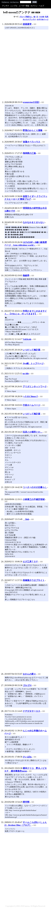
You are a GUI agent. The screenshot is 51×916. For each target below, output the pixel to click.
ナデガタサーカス (31, 711)
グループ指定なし (26, 17)
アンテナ (5, 6)
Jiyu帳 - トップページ (33, 363)
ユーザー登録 (24, 6)
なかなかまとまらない (34, 222)
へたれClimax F (30, 396)
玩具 (46, 17)
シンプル (13, 6)
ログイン (34, 6)
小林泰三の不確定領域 (34, 499)
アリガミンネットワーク (35, 386)
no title (26, 373)
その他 (41, 17)
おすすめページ (42, 19)
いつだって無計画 (31, 350)
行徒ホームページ (31, 405)
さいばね (27, 757)
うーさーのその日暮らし (35, 487)
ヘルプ (41, 6)
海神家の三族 (29, 153)
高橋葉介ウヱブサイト (34, 580)
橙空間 (26, 802)
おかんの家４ (29, 674)
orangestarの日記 (31, 102)
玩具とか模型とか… (32, 432)
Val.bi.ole (27, 339)
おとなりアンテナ (29, 19)
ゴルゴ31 (27, 685)
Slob (26, 519)
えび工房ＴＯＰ (30, 561)
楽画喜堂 (27, 24)
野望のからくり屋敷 (32, 130)
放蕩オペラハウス (31, 142)
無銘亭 (26, 275)
